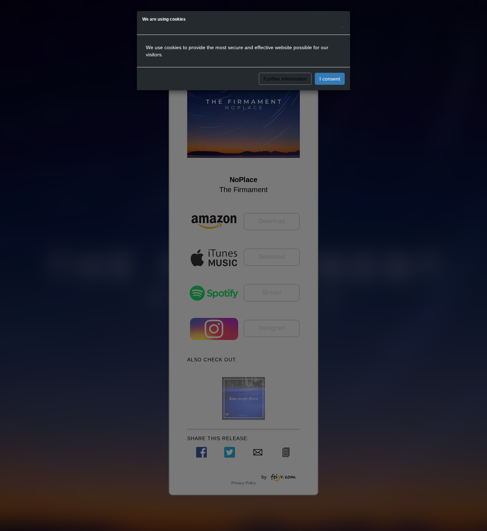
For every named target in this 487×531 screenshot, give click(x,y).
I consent (329, 79)
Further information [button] (285, 79)
